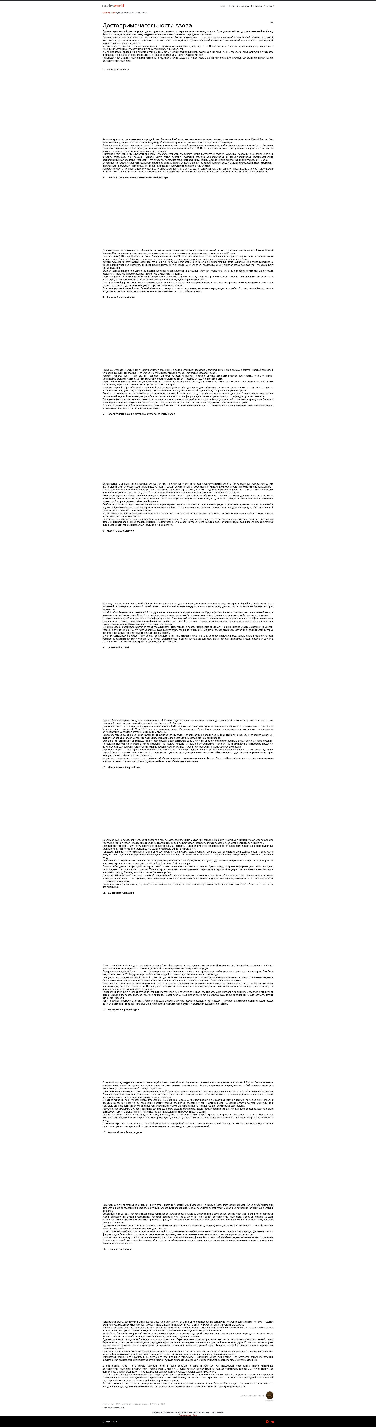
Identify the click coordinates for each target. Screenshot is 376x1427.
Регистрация (185, 1415)
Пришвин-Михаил (257, 1395)
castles (113, 5)
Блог (113, 12)
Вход (195, 1415)
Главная (106, 12)
